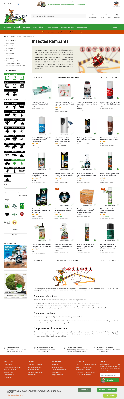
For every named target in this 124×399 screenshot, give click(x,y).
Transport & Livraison (35, 364)
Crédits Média (56, 372)
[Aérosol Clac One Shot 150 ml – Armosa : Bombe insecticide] (110, 90)
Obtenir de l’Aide (106, 17)
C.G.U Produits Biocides (83, 375)
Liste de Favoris (9, 375)
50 (116, 77)
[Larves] (7, 154)
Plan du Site (32, 375)
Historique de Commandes (12, 367)
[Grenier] (14, 84)
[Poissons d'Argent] (21, 138)
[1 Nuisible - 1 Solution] (7, 206)
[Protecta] (7, 222)
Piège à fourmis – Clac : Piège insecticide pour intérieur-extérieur (64, 210)
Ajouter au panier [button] (41, 110)
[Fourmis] (7, 105)
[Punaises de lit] (7, 130)
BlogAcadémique (57, 375)
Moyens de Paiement (34, 367)
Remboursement (33, 369)
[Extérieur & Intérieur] (21, 76)
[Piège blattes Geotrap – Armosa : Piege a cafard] (42, 90)
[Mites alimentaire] (21, 105)
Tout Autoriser (110, 395)
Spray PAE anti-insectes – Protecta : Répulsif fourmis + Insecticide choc (64, 246)
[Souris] (21, 121)
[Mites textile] (7, 113)
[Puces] (7, 146)
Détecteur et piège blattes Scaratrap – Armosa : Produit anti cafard (64, 104)
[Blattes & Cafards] (21, 113)
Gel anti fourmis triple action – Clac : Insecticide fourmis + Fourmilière (64, 175)
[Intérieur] (14, 76)
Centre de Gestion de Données (86, 364)
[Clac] (7, 214)
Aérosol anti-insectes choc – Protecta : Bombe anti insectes (109, 210)
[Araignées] (21, 130)
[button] (116, 27)
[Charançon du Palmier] (14, 170)
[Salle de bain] (7, 84)
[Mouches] (14, 105)
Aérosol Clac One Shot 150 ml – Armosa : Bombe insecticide (110, 103)
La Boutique (8, 377)
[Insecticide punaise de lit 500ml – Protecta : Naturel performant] (87, 232)
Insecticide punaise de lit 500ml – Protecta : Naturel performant (86, 246)
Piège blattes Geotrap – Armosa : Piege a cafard (40, 103)
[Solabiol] (14, 222)
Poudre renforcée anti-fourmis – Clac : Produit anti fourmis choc (41, 210)
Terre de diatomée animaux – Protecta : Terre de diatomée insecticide (41, 246)
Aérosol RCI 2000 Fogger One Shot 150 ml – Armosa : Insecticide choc (42, 139)
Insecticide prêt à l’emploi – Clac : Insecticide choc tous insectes (86, 175)
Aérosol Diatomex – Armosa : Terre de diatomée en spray (109, 138)
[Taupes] (14, 146)
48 (109, 77)
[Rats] (14, 121)
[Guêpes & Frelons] (7, 121)
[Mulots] (14, 138)
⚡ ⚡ (62, 32)
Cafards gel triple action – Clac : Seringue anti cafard (86, 138)
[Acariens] (14, 130)
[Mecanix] (14, 214)
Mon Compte (93, 17)
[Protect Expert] (21, 214)
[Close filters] (27, 40)
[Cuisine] (21, 84)
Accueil (6, 36)
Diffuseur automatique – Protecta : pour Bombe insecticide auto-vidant (63, 139)
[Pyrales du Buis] (21, 154)
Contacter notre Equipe (35, 372)
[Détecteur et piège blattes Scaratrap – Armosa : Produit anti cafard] (65, 90)
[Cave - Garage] (7, 92)
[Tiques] (21, 146)
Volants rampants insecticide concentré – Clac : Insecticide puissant (87, 104)
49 (113, 77)
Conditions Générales (59, 369)
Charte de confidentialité (84, 367)
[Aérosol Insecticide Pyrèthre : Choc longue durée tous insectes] (110, 161)
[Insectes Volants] (14, 162)
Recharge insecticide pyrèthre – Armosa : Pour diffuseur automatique (108, 246)
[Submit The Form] (109, 380)
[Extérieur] (7, 76)
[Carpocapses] (7, 178)
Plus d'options (84, 390)
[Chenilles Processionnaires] (14, 154)
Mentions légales (57, 367)
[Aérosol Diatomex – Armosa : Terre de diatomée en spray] (110, 126)
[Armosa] (14, 206)
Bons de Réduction (10, 369)
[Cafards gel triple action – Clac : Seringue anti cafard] (87, 126)
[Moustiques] (14, 113)
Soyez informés (87, 112)
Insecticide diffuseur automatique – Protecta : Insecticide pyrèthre (40, 175)
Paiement (117, 17)
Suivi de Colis (8, 372)
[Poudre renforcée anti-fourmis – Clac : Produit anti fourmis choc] (42, 197)
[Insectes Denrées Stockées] (7, 170)
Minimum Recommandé (107, 390)
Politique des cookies (83, 369)
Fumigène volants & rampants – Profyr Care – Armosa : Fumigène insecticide (87, 210)
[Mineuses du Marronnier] (21, 170)
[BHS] (21, 206)
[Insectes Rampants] (21, 162)
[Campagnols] (7, 138)
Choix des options (41, 220)
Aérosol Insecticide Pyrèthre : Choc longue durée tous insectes (110, 175)
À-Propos (55, 364)
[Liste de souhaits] (49, 83)
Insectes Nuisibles (15, 36)
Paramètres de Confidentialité (85, 372)
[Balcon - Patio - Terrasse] (14, 92)
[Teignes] (7, 162)
